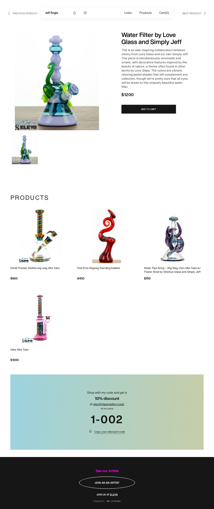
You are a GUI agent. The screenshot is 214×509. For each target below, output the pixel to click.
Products (145, 13)
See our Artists (107, 471)
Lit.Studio (116, 501)
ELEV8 (114, 494)
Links (128, 13)
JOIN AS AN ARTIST (107, 483)
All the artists (107, 408)
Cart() (164, 13)
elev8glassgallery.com (108, 404)
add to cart (148, 109)
